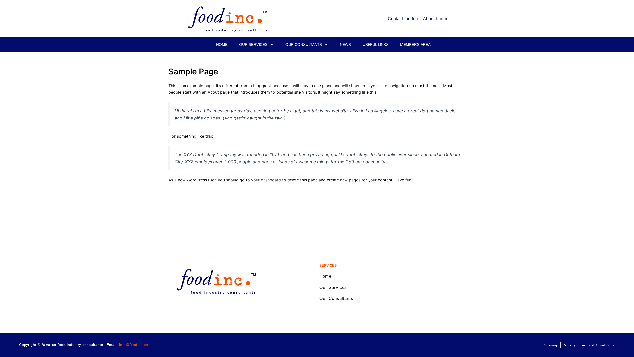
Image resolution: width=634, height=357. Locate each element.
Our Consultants (303, 44)
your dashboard (266, 180)
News (345, 44)
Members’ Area (415, 44)
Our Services (253, 44)
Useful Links (376, 44)
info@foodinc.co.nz (136, 345)
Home (222, 44)
